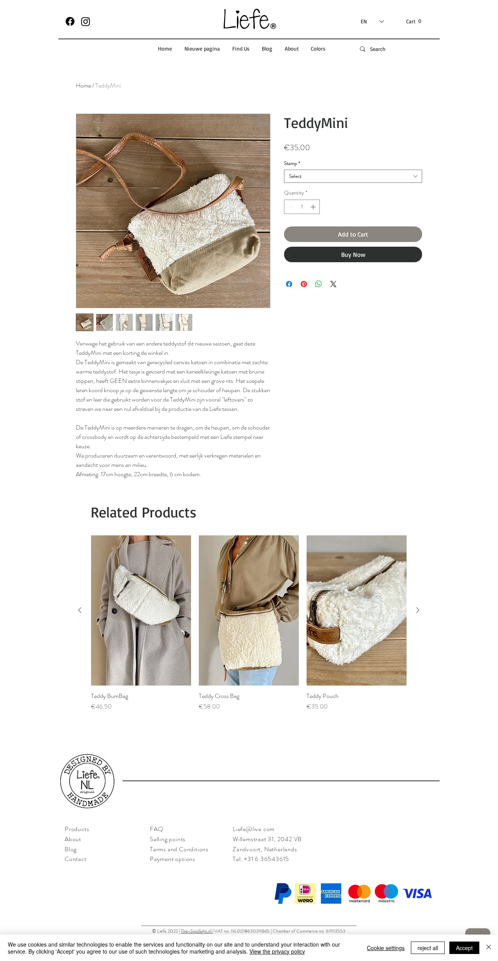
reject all (427, 948)
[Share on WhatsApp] (318, 284)
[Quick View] (141, 610)
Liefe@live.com (254, 828)
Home (83, 85)
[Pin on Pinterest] (304, 284)
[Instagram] (85, 21)
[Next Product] (418, 610)
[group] (249, 627)
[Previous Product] (79, 610)
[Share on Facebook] (289, 284)
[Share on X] (333, 284)
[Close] (488, 948)
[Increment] (314, 207)
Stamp (292, 163)
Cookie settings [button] (386, 948)
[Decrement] (290, 207)
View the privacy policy (277, 951)
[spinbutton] (302, 207)
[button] (414, 21)
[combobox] (353, 176)
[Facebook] (70, 21)
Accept (464, 948)
